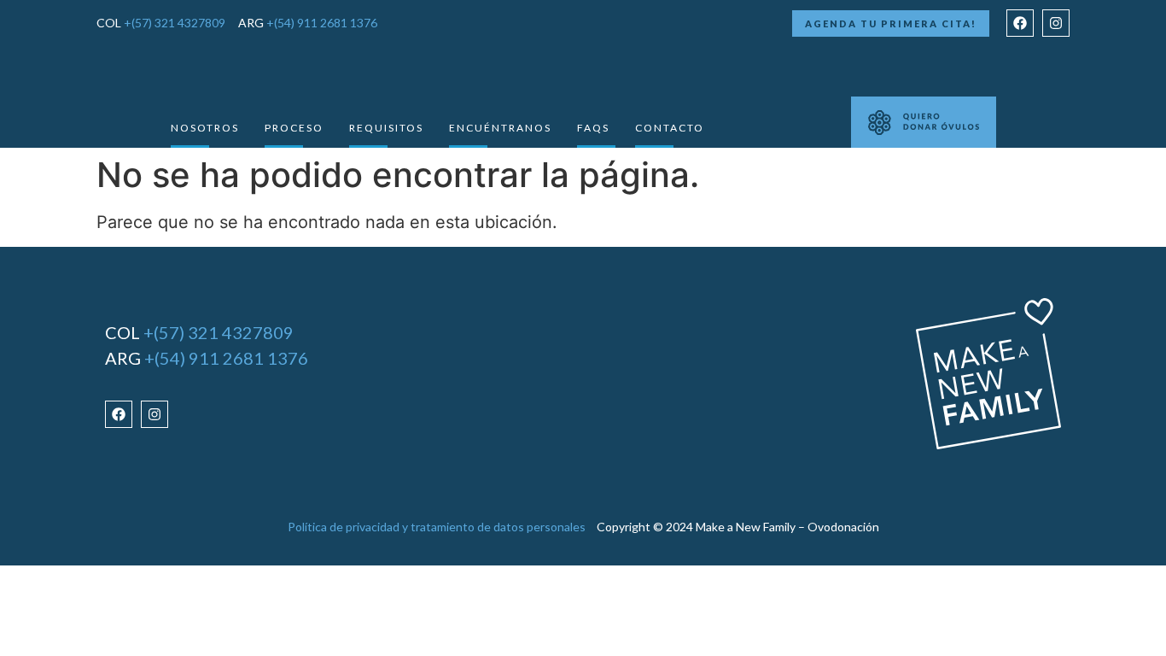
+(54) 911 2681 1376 (321, 22)
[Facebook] (1020, 23)
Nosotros (205, 127)
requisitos (386, 127)
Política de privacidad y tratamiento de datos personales (437, 526)
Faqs (593, 127)
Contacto (669, 127)
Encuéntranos (500, 127)
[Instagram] (1056, 23)
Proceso (294, 127)
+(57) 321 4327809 (174, 22)
